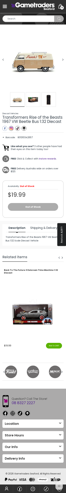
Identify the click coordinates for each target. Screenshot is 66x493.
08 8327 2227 (23, 402)
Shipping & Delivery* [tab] (44, 228)
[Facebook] (4, 128)
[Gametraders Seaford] (33, 6)
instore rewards (47, 158)
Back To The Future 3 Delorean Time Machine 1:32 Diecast (31, 271)
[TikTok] (20, 413)
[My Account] (6, 489)
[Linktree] (24, 128)
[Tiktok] (17, 128)
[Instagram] (11, 128)
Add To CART (54, 345)
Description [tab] (16, 228)
